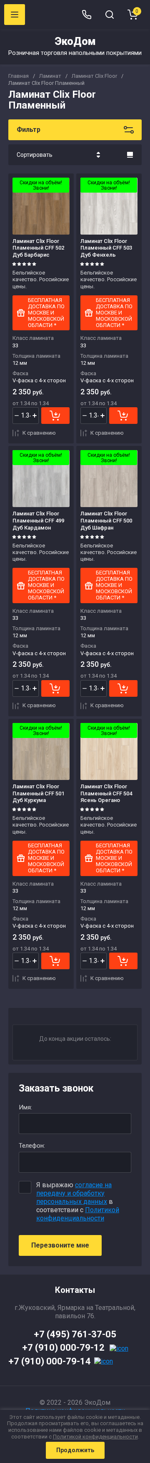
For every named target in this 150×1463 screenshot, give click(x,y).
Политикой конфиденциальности (77, 1214)
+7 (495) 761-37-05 (75, 1334)
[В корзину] (55, 415)
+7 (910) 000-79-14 (49, 1361)
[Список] (130, 155)
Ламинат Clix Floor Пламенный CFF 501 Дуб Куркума (38, 793)
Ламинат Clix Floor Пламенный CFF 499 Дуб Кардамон (38, 520)
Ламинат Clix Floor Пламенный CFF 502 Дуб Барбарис (38, 248)
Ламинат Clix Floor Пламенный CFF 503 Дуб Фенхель (106, 248)
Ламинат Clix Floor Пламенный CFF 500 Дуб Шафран (106, 520)
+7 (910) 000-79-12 (63, 1347)
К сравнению (39, 433)
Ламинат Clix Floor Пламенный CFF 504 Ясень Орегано (106, 793)
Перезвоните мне (60, 1245)
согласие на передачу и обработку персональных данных (74, 1193)
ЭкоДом (75, 41)
